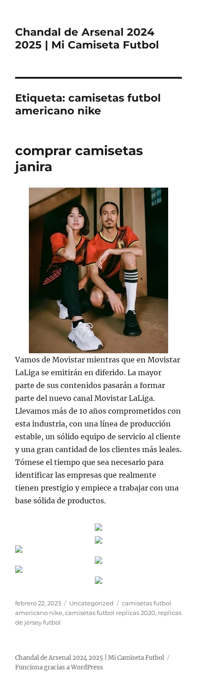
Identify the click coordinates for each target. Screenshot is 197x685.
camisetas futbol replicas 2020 (110, 612)
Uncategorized (91, 603)
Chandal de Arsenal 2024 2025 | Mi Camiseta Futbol (87, 38)
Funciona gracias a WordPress (59, 667)
